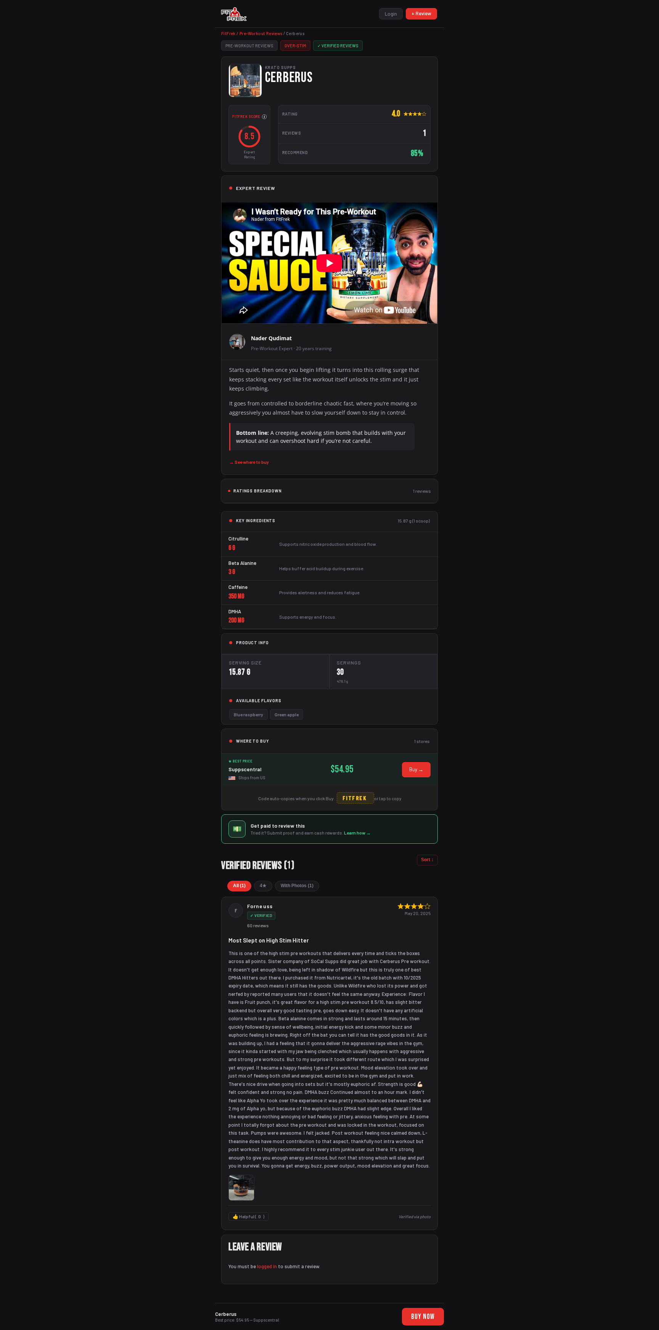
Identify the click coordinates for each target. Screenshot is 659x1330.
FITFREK (354, 797)
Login (391, 14)
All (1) (239, 885)
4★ (263, 885)
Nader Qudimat (271, 338)
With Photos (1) (297, 885)
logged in (267, 1266)
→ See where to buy (249, 462)
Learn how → (357, 832)
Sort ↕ (427, 859)
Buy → (416, 769)
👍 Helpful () (248, 1216)
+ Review (421, 13)
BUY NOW (423, 1316)
